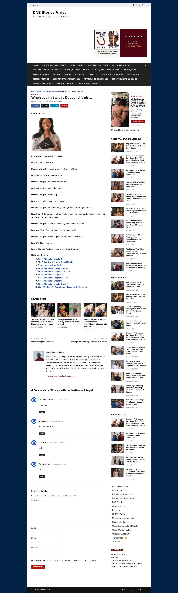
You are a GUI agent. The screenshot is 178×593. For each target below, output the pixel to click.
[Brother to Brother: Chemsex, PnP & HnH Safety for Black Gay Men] (117, 362)
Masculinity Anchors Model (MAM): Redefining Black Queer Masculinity (136, 265)
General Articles (41, 91)
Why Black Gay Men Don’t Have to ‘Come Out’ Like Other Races (136, 146)
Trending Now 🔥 (41, 74)
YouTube (140, 590)
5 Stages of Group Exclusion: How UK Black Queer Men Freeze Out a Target (136, 472)
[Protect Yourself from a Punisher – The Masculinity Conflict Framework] (117, 235)
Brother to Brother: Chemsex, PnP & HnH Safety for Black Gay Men (136, 363)
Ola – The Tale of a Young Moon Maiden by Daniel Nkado (62, 287)
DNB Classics (52, 91)
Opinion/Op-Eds (130, 70)
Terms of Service (41, 79)
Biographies (81, 74)
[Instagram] (139, 5)
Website (34, 548)
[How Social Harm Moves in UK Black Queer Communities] (117, 170)
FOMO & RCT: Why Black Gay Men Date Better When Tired (135, 184)
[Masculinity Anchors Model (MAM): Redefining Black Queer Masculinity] (117, 263)
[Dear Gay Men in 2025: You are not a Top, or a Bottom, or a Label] (117, 283)
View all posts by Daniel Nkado (60, 376)
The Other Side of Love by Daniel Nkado (55, 262)
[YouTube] (142, 5)
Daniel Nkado (48, 101)
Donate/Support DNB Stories (66, 79)
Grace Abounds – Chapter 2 (50, 281)
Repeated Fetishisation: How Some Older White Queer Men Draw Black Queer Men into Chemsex (136, 159)
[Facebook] (133, 5)
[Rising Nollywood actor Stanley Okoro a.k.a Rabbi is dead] (69, 310)
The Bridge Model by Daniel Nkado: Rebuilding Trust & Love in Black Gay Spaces (136, 197)
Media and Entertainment (123, 518)
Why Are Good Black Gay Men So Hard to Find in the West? (136, 447)
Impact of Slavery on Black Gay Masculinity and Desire (136, 323)
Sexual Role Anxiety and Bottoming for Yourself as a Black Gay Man (136, 210)
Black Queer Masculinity (77, 70)
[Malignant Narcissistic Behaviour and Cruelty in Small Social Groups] (117, 458)
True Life (94, 74)
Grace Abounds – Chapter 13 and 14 (54, 271)
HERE (120, 130)
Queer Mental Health (98, 65)
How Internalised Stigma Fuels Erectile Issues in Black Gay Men (135, 402)
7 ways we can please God (49, 265)
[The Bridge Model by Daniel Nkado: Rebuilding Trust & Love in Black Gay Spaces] (117, 194)
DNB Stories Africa (50, 12)
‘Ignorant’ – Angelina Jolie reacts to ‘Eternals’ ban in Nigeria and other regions (42, 321)
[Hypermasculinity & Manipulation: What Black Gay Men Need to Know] (117, 374)
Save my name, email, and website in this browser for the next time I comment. (64, 561)
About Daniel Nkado (89, 84)
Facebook (117, 590)
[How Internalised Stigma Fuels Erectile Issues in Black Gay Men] (117, 400)
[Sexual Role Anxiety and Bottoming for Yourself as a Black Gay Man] (117, 209)
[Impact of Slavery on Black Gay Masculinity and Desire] (117, 321)
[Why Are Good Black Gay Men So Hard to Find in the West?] (117, 445)
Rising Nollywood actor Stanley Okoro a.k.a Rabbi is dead (68, 321)
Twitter (124, 590)
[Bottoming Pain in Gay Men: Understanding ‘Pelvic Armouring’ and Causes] (117, 386)
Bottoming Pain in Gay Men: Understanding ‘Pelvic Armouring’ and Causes (135, 389)
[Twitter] (136, 5)
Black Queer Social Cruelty (105, 70)
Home (35, 65)
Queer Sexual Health (122, 65)
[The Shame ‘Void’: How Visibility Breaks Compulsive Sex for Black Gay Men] (117, 249)
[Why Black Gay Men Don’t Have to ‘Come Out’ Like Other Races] (117, 144)
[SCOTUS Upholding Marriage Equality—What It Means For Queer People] (117, 307)
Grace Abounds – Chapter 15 (50, 274)
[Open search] (145, 65)
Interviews (116, 510)
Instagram (132, 590)
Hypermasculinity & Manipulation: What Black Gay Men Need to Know (136, 375)
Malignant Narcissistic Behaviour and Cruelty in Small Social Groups (135, 459)
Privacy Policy (133, 74)
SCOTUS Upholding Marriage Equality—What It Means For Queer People (136, 310)
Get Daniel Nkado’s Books (124, 79)
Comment (35, 500)
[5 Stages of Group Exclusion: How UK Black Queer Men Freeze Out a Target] (117, 470)
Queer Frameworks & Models (47, 70)
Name (34, 528)
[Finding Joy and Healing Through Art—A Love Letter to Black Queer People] (117, 347)
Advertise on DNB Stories (96, 79)
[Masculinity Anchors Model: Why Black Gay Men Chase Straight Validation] (117, 221)
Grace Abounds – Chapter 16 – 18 (53, 277)
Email (34, 538)
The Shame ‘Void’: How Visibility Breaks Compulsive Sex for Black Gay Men (136, 252)
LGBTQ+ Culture (77, 65)
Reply (42, 412)
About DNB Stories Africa (54, 65)
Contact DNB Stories (43, 84)
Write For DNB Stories (112, 74)
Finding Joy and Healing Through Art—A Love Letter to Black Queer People (135, 350)
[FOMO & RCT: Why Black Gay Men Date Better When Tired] (117, 182)
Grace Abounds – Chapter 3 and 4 (53, 268)
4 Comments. (58, 101)
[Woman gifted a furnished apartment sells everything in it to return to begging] (95, 310)
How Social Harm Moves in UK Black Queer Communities (135, 172)
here (52, 371)
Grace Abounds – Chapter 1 (50, 259)
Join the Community (66, 84)
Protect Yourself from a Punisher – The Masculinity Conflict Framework (135, 238)
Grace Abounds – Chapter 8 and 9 (53, 284)
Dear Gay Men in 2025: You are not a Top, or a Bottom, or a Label (135, 284)
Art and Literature (62, 74)
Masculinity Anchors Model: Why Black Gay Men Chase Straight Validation (134, 224)
